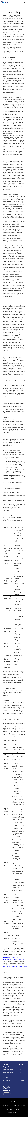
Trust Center (22, 1105)
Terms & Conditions (16, 1112)
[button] (25, 3)
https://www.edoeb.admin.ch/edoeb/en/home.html (15, 966)
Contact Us (11, 1105)
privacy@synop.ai (8, 1010)
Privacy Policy (9, 1112)
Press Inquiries (5, 1105)
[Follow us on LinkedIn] (11, 1101)
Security (18, 1105)
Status (15, 1105)
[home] (7, 2)
